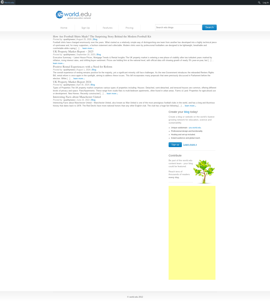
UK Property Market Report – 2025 (73, 51)
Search (209, 27)
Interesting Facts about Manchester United (77, 97)
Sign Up (86, 27)
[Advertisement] (192, 235)
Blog (95, 39)
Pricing (129, 27)
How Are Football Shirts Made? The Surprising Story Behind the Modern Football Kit (102, 36)
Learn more (189, 144)
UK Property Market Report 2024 (72, 82)
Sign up (175, 144)
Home (63, 27)
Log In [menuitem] (266, 2)
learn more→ (88, 48)
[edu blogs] (72, 15)
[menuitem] (259, 2)
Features (107, 27)
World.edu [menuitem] (9, 2)
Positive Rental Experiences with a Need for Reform (82, 66)
